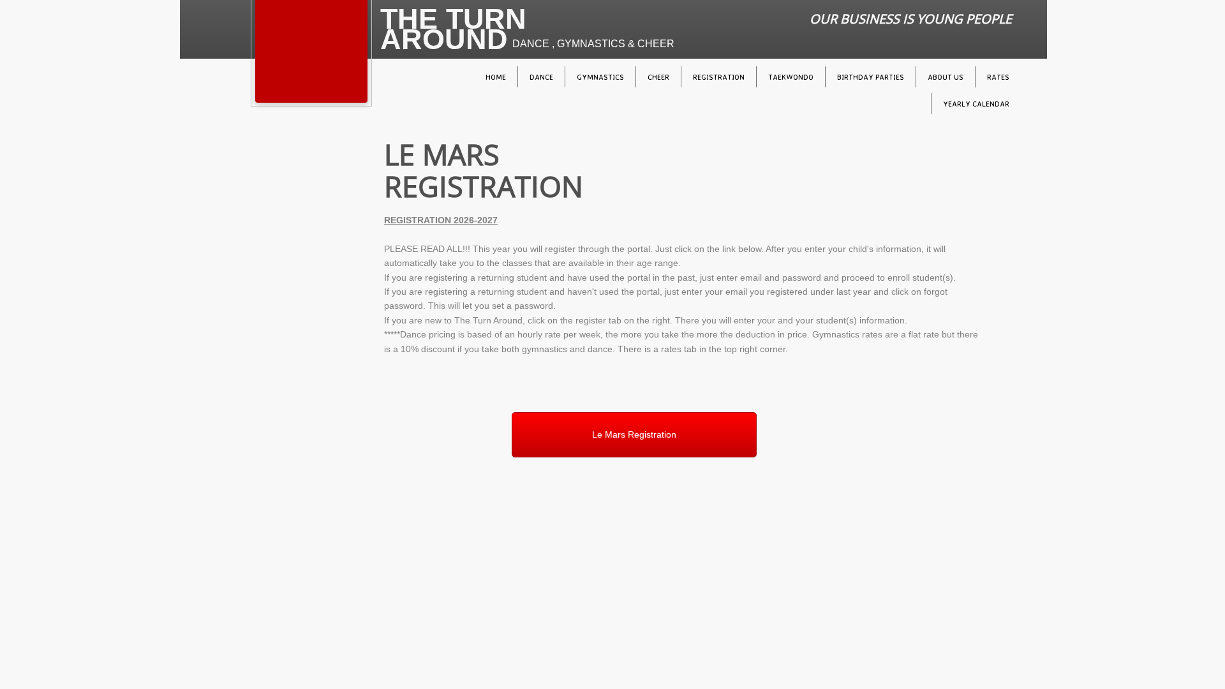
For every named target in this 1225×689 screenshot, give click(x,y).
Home (496, 77)
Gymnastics (600, 77)
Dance (541, 77)
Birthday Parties (870, 77)
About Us (945, 77)
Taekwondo (790, 77)
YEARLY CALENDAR (976, 103)
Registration (719, 77)
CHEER (658, 77)
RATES (998, 77)
